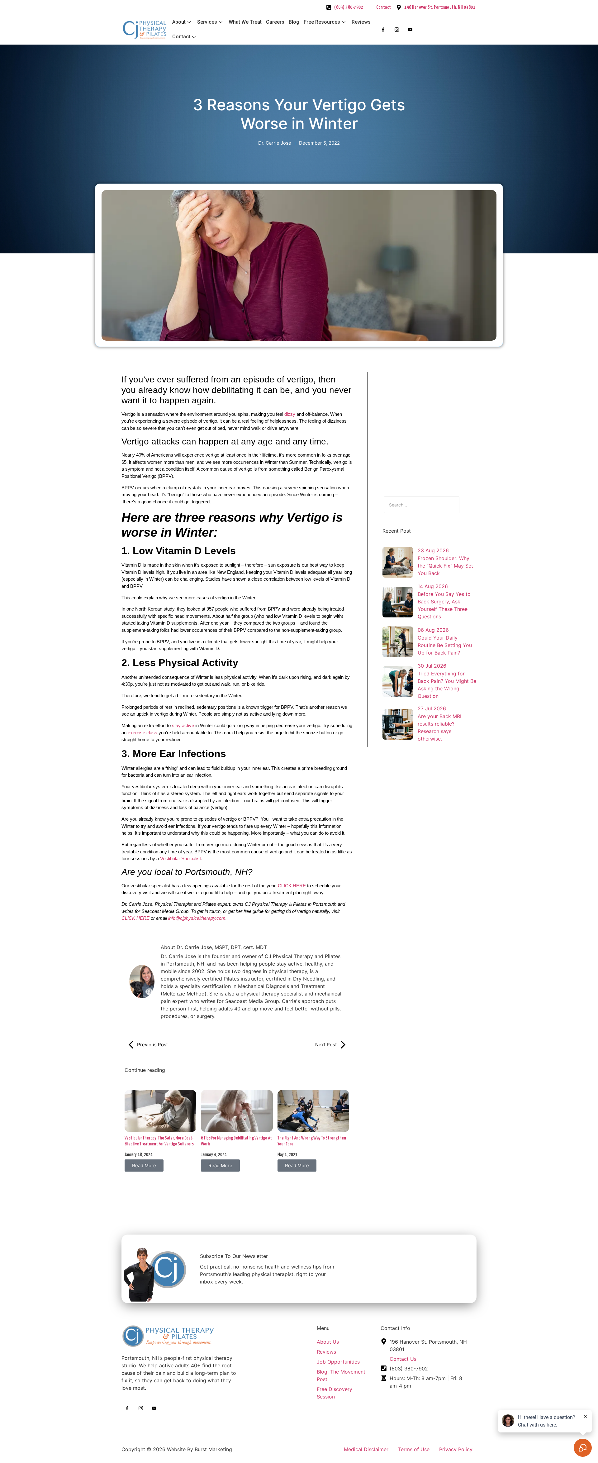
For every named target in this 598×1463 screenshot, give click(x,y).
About (179, 22)
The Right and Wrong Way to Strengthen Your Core (312, 1141)
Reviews (361, 22)
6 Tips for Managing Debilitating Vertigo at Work (236, 1141)
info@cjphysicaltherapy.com (196, 918)
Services (207, 22)
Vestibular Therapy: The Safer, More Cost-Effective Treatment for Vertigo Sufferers (159, 1141)
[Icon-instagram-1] (396, 29)
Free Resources (322, 22)
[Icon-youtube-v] (410, 29)
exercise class (142, 732)
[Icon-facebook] (383, 29)
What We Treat (245, 22)
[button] (144, 1165)
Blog (294, 22)
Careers (275, 22)
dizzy (289, 414)
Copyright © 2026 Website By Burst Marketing (176, 1449)
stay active (183, 725)
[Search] (467, 504)
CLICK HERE (292, 885)
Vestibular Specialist (180, 858)
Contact (181, 37)
